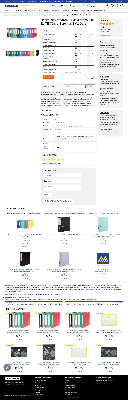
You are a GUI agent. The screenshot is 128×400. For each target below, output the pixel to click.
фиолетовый (89, 136)
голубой (81, 138)
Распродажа (39, 390)
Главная (7, 1)
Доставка (104, 76)
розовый (68, 138)
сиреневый (88, 138)
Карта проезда (79, 6)
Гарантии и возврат (45, 1)
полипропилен (64, 126)
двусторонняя (59, 122)
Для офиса (16, 10)
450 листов (58, 129)
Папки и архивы (29, 10)
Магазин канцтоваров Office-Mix (105, 380)
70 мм (57, 147)
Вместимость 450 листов (16, 213)
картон (57, 126)
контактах (19, 291)
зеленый (67, 136)
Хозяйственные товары (99, 10)
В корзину (48, 77)
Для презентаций (43, 10)
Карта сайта (38, 395)
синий (62, 136)
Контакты (69, 1)
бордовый (58, 140)
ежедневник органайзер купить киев (44, 299)
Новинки (37, 392)
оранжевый (74, 138)
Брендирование (31, 1)
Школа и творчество (70, 10)
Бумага (7, 10)
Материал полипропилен (53, 213)
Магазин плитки (100, 383)
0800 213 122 (57, 5)
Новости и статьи (40, 387)
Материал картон (34, 213)
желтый (57, 138)
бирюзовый (80, 136)
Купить (90, 86)
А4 (56, 119)
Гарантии (104, 112)
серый (63, 138)
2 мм (56, 143)
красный (73, 136)
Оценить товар (104, 31)
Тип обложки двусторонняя (76, 213)
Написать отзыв (105, 35)
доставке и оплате (25, 289)
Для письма (84, 10)
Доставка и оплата (18, 1)
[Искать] (47, 6)
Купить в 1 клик (48, 86)
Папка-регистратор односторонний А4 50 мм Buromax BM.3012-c (34, 304)
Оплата (103, 42)
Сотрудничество (58, 1)
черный (57, 136)
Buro (13, 5)
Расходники (56, 10)
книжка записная (24, 297)
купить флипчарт (92, 299)
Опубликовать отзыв (58, 201)
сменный (58, 133)
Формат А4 (93, 213)
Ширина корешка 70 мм (109, 213)
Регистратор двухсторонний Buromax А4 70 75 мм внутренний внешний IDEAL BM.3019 (94, 304)
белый (64, 140)
